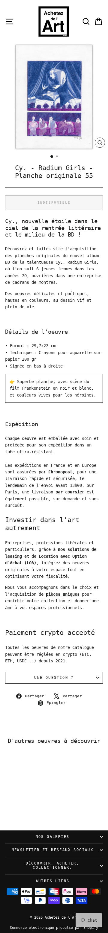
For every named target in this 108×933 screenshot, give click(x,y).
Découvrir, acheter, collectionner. (53, 865)
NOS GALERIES (53, 837)
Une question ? (54, 678)
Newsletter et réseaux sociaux (53, 850)
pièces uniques (63, 594)
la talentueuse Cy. (41, 262)
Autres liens (53, 881)
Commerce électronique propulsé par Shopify (54, 928)
